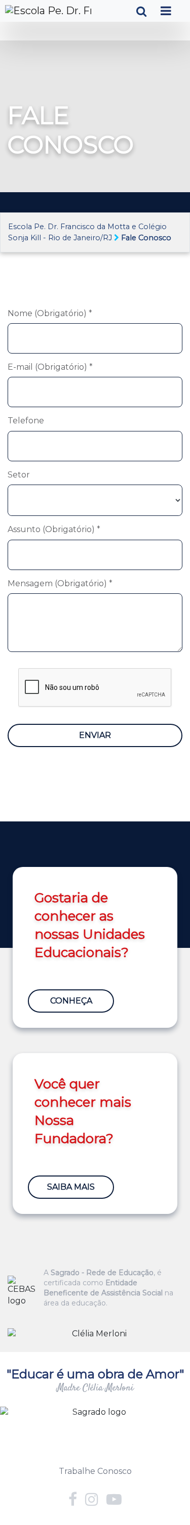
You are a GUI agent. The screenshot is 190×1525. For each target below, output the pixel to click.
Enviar (95, 735)
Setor (19, 475)
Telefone (26, 420)
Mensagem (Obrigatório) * (60, 583)
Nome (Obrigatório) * (50, 313)
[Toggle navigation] (166, 11)
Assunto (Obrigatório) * (54, 529)
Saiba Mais (71, 1187)
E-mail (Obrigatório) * (50, 367)
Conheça (71, 1001)
